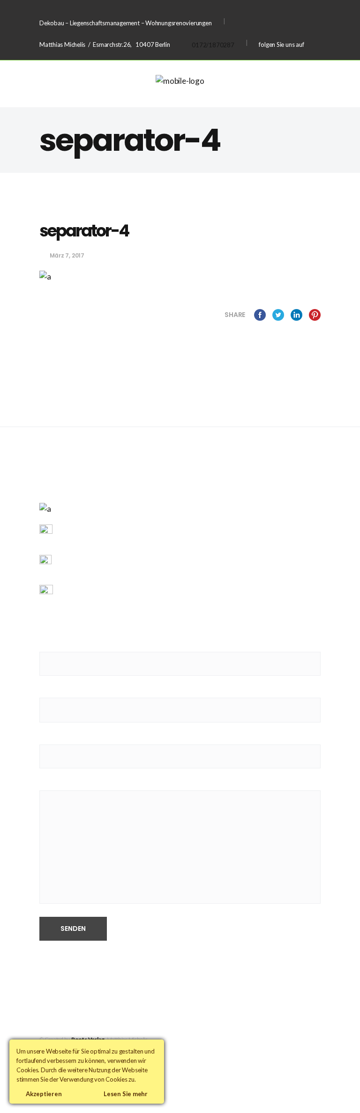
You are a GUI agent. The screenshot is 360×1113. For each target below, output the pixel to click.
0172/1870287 (213, 45)
